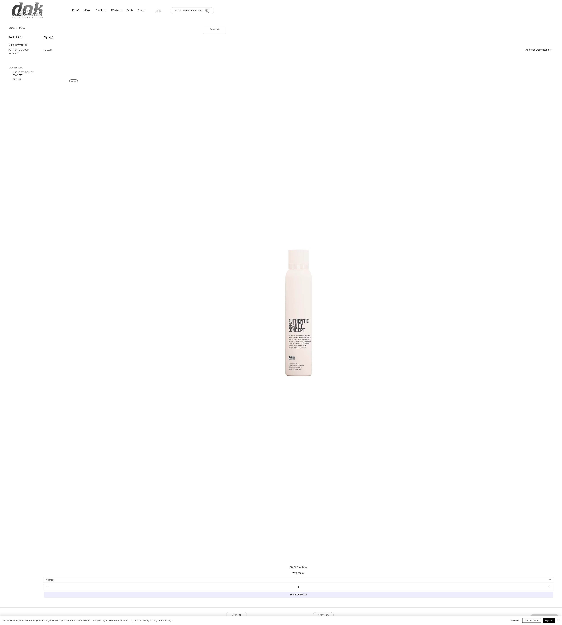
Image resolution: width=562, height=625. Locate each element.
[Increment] (550, 587)
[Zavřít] (558, 620)
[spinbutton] (298, 587)
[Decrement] (47, 587)
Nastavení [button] (515, 620)
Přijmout (548, 620)
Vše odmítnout (531, 620)
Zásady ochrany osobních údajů (157, 620)
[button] (159, 10)
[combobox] (298, 579)
